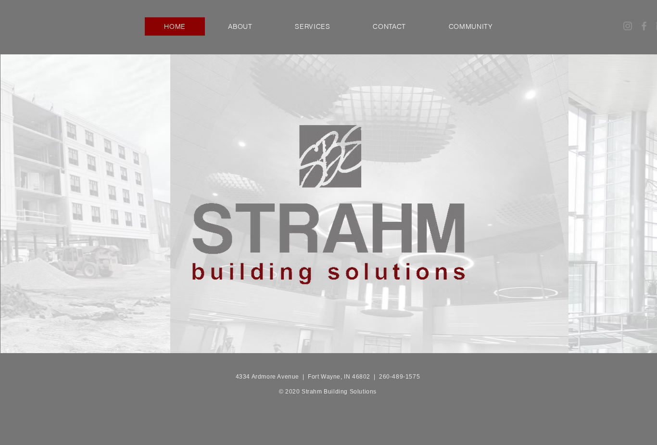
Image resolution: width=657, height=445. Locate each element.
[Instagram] (627, 26)
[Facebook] (644, 26)
